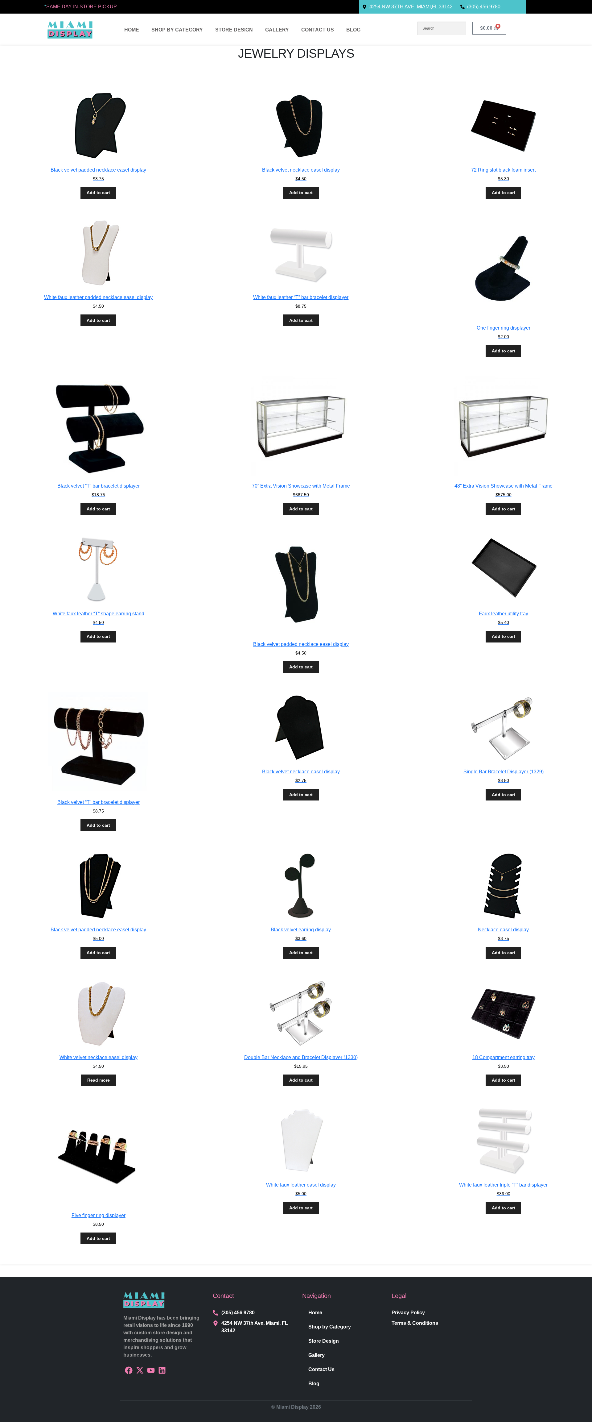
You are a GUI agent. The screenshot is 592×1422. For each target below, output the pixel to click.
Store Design (234, 29)
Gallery (277, 29)
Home (131, 29)
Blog (353, 29)
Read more (98, 1080)
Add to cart (98, 192)
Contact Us (317, 29)
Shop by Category (177, 29)
